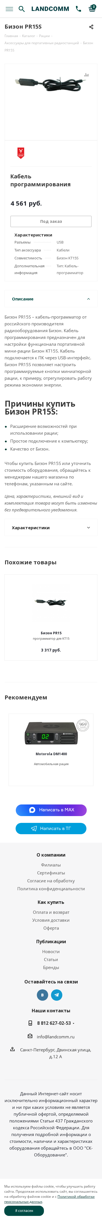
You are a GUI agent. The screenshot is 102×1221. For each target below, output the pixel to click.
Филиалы (51, 865)
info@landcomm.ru (56, 1036)
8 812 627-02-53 (54, 1023)
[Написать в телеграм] (51, 832)
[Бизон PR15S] (51, 99)
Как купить (51, 902)
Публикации (51, 941)
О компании (51, 855)
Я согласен (24, 1210)
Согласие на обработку (51, 880)
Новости (51, 951)
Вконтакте (42, 995)
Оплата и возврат (51, 912)
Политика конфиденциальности (51, 888)
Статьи (51, 959)
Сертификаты (51, 873)
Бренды (51, 967)
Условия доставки (51, 920)
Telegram (56, 995)
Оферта (51, 928)
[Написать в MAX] (51, 810)
